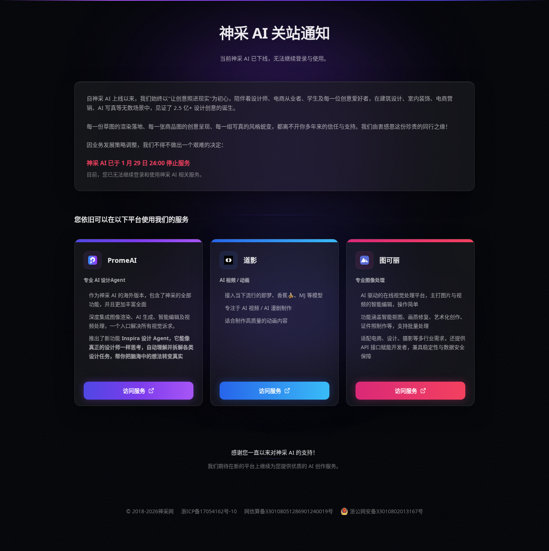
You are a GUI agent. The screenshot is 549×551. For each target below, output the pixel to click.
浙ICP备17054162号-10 (209, 511)
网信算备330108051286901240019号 (288, 511)
